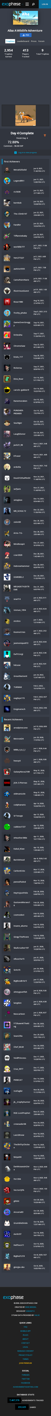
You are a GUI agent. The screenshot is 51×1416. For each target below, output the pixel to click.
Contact (25, 1343)
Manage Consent (25, 1351)
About (25, 1339)
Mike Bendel (30, 1307)
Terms (26, 1359)
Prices (33, 41)
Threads (26, 1375)
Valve (37, 1315)
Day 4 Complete (22, 133)
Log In (45, 4)
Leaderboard (23, 41)
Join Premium (25, 1363)
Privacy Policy (25, 1355)
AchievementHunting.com (25, 1387)
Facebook (25, 1383)
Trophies (10, 41)
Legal (25, 1347)
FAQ (25, 1327)
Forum (41, 41)
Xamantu (30, 1311)
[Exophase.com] (12, 4)
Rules (25, 1335)
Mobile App (25, 1331)
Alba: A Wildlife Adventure (25, 30)
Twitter (26, 1379)
